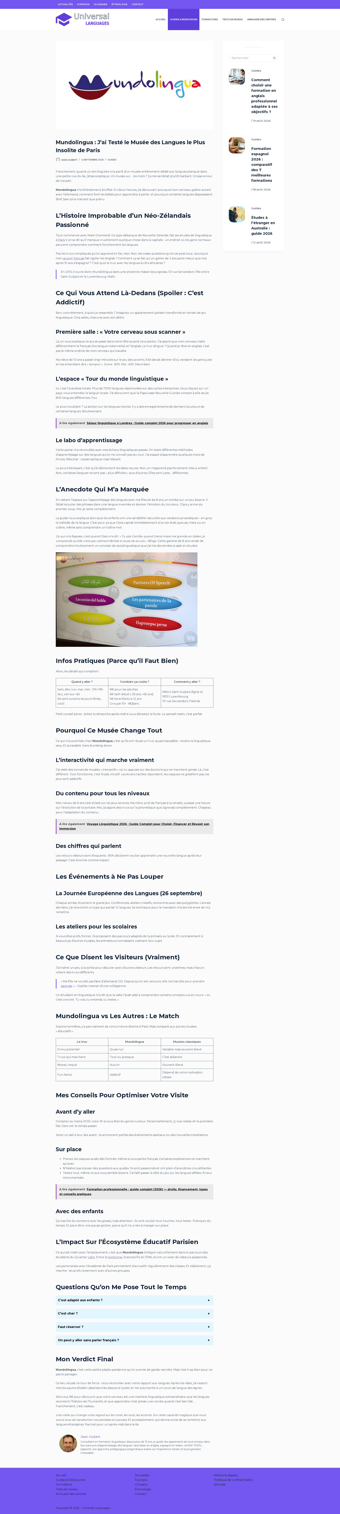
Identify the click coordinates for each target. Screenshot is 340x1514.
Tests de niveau (232, 19)
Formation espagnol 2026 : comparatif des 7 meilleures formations (261, 165)
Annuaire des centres (261, 19)
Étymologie (119, 4)
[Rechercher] (283, 19)
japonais (66, 986)
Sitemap (220, 1484)
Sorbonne (115, 1257)
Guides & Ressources (183, 19)
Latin (91, 1257)
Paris (61, 240)
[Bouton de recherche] (274, 57)
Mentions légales (226, 1475)
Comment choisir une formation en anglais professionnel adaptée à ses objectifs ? (264, 96)
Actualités (65, 4)
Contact (137, 4)
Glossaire (100, 4)
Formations (210, 19)
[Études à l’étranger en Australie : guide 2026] (237, 214)
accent (68, 258)
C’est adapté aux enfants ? (80, 1300)
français (78, 258)
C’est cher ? (68, 1313)
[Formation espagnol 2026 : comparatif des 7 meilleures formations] (237, 145)
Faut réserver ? (70, 1327)
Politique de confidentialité (233, 1480)
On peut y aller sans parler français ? (88, 1340)
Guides (111, 159)
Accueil (161, 19)
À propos (83, 4)
